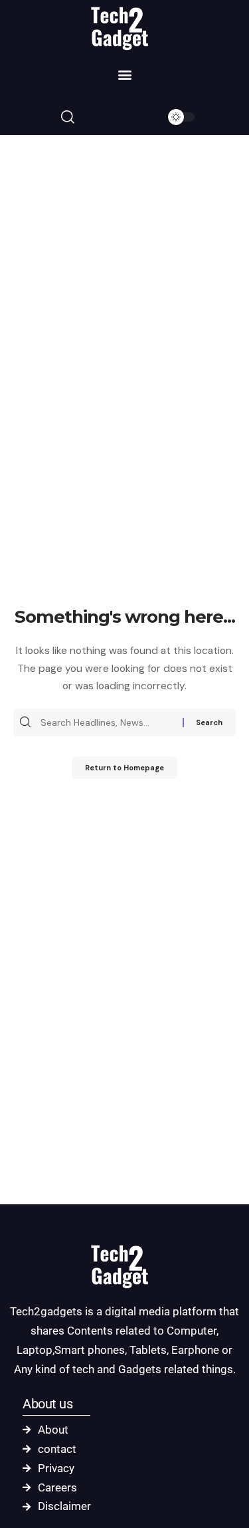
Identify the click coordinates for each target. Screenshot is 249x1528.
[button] (124, 75)
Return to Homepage (124, 767)
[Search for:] (110, 722)
